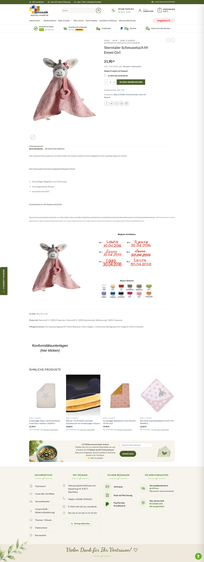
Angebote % (163, 20)
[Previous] (29, 406)
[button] (145, 10)
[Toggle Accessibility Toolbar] (198, 556)
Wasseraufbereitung (127, 20)
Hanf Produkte (91, 20)
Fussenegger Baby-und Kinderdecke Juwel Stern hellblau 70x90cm (44, 422)
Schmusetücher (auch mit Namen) (122, 43)
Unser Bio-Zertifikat (44, 493)
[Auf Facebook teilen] (106, 103)
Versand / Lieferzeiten (132, 66)
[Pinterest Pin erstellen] (121, 103)
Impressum (40, 486)
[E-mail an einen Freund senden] (116, 103)
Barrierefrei (40, 535)
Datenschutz (41, 527)
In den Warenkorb (130, 82)
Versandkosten (42, 501)
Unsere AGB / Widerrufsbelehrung (45, 510)
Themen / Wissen (43, 520)
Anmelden (128, 454)
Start (107, 40)
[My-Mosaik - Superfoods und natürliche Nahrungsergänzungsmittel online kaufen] (43, 10)
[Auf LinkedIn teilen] (126, 103)
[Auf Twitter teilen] (111, 103)
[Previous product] (173, 40)
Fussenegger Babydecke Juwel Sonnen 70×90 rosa (119, 422)
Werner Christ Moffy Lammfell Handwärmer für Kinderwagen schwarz (83, 422)
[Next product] (168, 40)
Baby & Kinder (64, 20)
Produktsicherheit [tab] (55, 149)
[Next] (174, 406)
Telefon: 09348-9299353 (80, 499)
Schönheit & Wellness (108, 20)
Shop (115, 40)
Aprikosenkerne (50, 20)
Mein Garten (79, 20)
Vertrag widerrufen (82, 523)
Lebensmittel (34, 20)
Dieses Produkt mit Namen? (116, 71)
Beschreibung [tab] (36, 149)
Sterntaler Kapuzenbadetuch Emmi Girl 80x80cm (157, 422)
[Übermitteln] (98, 10)
